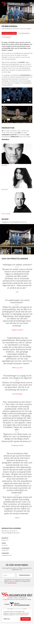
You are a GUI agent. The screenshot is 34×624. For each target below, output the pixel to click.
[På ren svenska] (17, 235)
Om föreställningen (9, 33)
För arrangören (24, 33)
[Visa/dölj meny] (31, 3)
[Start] (13, 3)
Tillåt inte (6, 619)
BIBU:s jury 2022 (17, 368)
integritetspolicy (12, 583)
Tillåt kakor (25, 619)
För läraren (6, 37)
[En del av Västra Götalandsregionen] (17, 604)
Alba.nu (17, 518)
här (26, 222)
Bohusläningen (17, 394)
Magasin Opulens (17, 330)
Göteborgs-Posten (17, 445)
